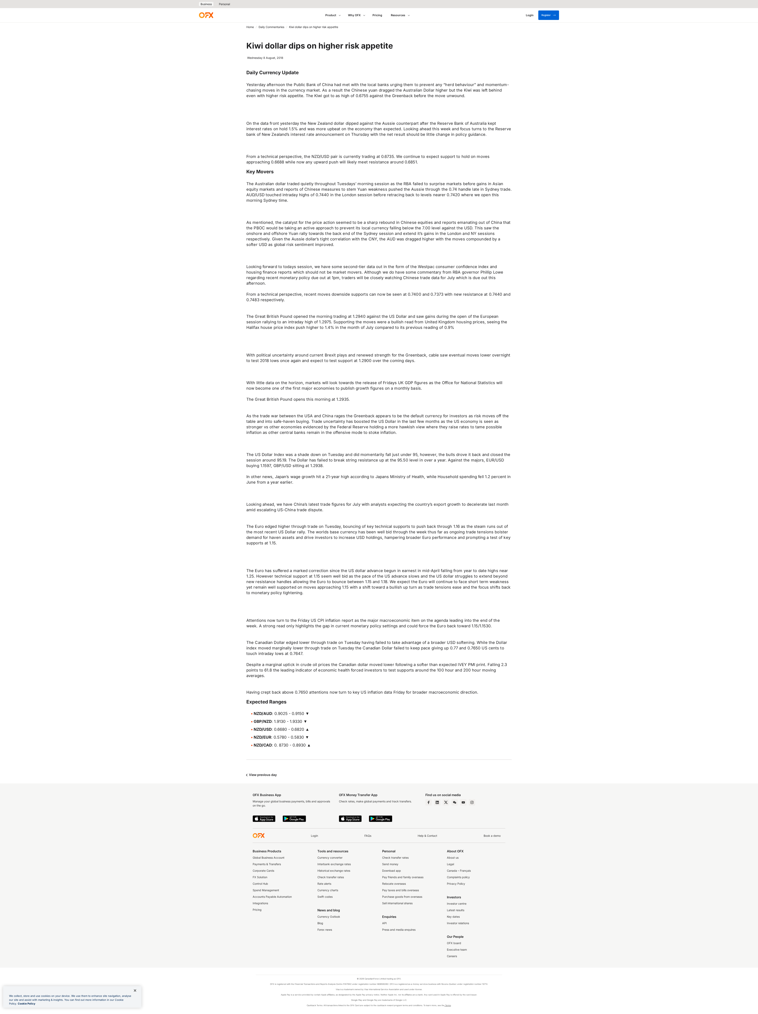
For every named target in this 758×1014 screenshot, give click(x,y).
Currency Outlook (328, 916)
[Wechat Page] (454, 802)
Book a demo (492, 835)
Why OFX (354, 15)
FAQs (367, 835)
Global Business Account (268, 857)
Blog (320, 923)
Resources (398, 15)
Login (314, 835)
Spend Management (266, 890)
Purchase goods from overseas (402, 896)
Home (250, 27)
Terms (448, 1005)
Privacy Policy (456, 883)
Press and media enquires (399, 929)
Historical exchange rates (333, 870)
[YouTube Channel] (463, 802)
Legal (450, 864)
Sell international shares (397, 903)
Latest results (455, 910)
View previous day (262, 775)
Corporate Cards (263, 870)
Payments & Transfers (267, 864)
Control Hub (260, 883)
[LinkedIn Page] (437, 802)
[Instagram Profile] (472, 802)
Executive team (457, 949)
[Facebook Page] (428, 802)
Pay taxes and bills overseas (400, 890)
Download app (391, 870)
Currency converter (329, 857)
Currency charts (327, 890)
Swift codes (325, 896)
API (384, 923)
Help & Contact (427, 835)
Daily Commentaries (271, 27)
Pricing (377, 15)
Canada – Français (459, 870)
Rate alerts (324, 883)
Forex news (324, 929)
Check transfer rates (330, 877)
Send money (390, 864)
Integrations (260, 903)
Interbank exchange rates (334, 864)
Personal (224, 4)
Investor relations (458, 923)
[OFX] (206, 15)
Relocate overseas (394, 883)
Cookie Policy (26, 1003)
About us (453, 857)
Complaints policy (458, 877)
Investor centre (456, 903)
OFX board (454, 943)
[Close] (135, 990)
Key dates (453, 916)
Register (546, 15)
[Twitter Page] (446, 802)
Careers (452, 956)
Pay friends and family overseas (402, 877)
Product (330, 15)
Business (206, 4)
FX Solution (260, 877)
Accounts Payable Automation (272, 896)
